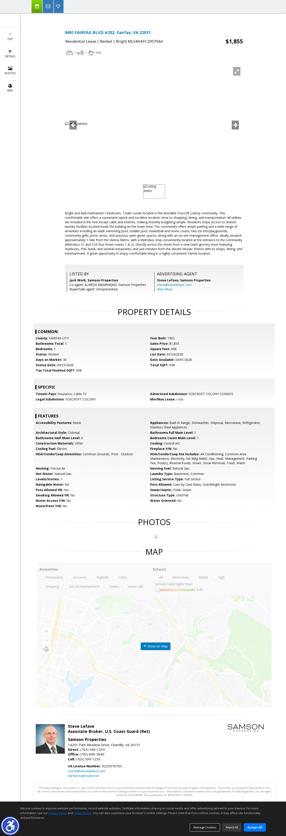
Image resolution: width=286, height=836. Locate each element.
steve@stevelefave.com (174, 285)
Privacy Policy (57, 813)
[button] (10, 825)
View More (164, 289)
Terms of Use (83, 813)
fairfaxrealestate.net (83, 775)
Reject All (232, 827)
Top (10, 39)
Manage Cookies (204, 827)
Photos (10, 73)
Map (10, 90)
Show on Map (157, 646)
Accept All (254, 827)
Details (10, 56)
